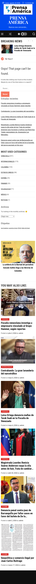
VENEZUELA (5, 156)
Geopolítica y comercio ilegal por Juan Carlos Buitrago (17, 559)
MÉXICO (4, 194)
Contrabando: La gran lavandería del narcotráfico (17, 111)
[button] (32, 40)
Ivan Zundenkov (4, 228)
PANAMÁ (4, 183)
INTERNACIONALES (7, 161)
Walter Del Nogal (26, 228)
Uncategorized (6, 189)
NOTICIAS (4, 200)
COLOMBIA (4, 167)
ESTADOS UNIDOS (7, 172)
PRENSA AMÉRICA (18, 20)
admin (21, 333)
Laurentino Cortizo (13, 228)
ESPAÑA (4, 178)
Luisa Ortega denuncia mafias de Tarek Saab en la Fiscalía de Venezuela (24, 48)
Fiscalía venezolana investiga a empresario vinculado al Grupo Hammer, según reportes (16, 325)
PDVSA (19, 228)
